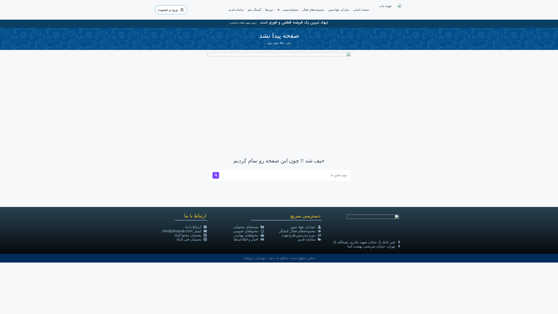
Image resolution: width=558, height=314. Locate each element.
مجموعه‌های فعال (313, 9)
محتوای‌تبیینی (290, 9)
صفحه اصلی (361, 9)
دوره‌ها (269, 9)
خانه (288, 43)
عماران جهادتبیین (338, 9)
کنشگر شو (254, 9)
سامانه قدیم (236, 9)
